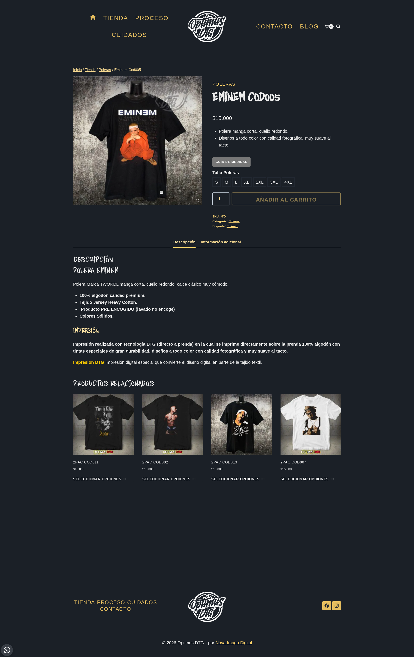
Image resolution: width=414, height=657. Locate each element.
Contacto (274, 26)
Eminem (232, 226)
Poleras (223, 84)
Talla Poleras (225, 172)
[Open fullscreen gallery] (197, 200)
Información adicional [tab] (221, 242)
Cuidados (129, 35)
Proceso (152, 18)
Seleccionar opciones (97, 479)
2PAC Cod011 (86, 462)
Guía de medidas (232, 162)
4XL (288, 182)
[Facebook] (326, 605)
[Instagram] (336, 605)
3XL (274, 182)
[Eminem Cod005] (137, 140)
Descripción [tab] (184, 242)
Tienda (115, 18)
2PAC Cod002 (155, 462)
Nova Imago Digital (234, 642)
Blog (309, 26)
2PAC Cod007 (293, 462)
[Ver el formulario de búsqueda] (338, 26)
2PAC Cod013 (224, 462)
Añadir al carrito (286, 200)
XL (246, 182)
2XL (259, 182)
